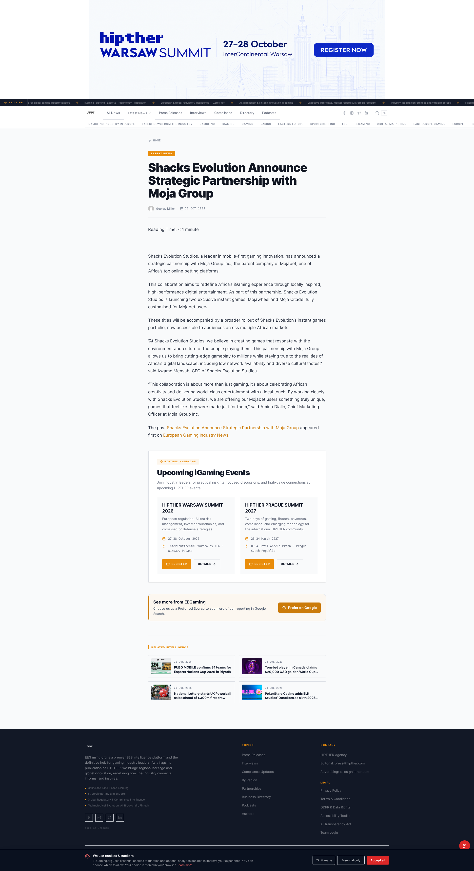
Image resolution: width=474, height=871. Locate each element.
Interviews (198, 113)
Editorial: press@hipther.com (342, 763)
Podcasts (269, 113)
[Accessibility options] (464, 845)
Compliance (223, 113)
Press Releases (170, 113)
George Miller (165, 208)
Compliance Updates (258, 772)
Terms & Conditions (335, 799)
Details (204, 564)
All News (113, 113)
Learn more (184, 865)
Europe (458, 123)
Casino (265, 123)
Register (179, 564)
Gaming (248, 123)
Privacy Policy (330, 790)
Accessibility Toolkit (335, 816)
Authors (248, 814)
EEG (345, 123)
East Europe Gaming (430, 123)
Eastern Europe (290, 123)
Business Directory (256, 797)
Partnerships (251, 788)
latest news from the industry (167, 123)
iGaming (228, 123)
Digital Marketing (392, 123)
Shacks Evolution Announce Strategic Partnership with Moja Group (233, 427)
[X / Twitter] (359, 113)
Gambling (207, 123)
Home (157, 140)
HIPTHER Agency (333, 755)
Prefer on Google (302, 607)
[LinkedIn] (366, 113)
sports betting (322, 123)
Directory (247, 113)
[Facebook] (344, 113)
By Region (249, 780)
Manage (326, 860)
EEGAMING (362, 123)
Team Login (329, 832)
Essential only (350, 860)
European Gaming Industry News (195, 435)
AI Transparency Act (335, 824)
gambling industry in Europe (111, 123)
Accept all (378, 860)
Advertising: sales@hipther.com (344, 772)
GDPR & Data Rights (335, 807)
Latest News (137, 113)
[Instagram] (352, 113)
